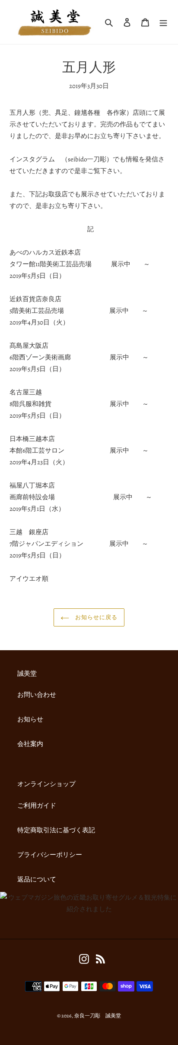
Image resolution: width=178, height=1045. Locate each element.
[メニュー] (163, 22)
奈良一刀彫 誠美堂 (97, 1015)
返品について (36, 879)
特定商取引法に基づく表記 (56, 830)
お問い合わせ (36, 694)
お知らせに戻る (95, 617)
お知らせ (30, 719)
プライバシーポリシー (49, 854)
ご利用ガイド (36, 805)
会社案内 (30, 744)
